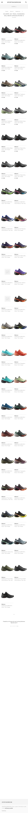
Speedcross (18, 11)
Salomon (12, 11)
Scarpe (6, 11)
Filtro (14, 6)
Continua (4, 810)
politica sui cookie (9, 808)
